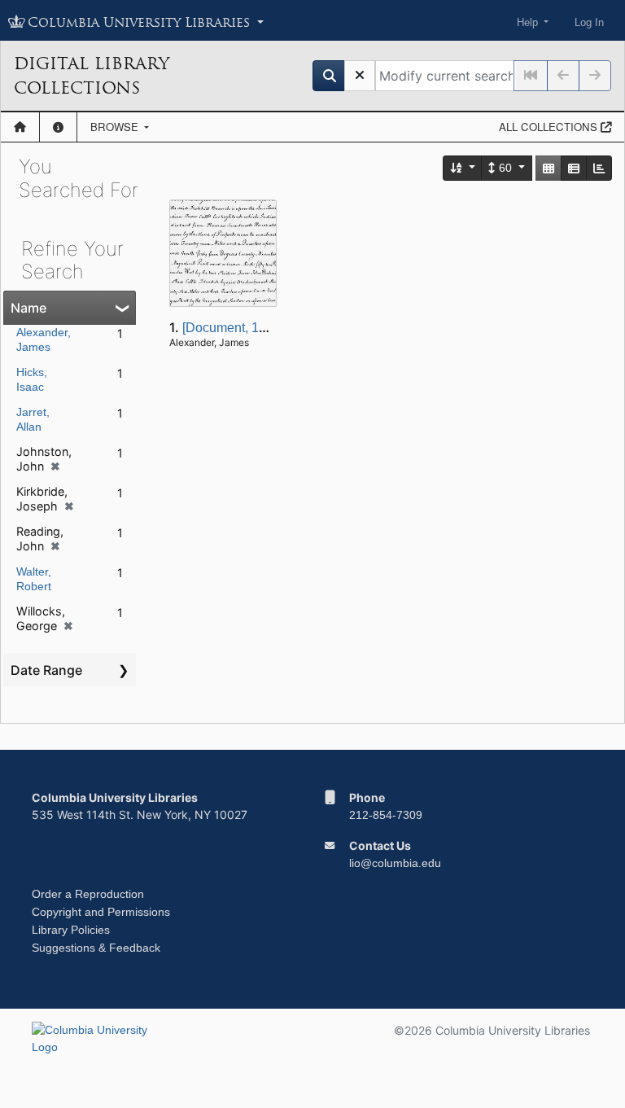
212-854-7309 (385, 814)
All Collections (550, 126)
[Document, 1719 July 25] (255, 328)
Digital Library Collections (91, 76)
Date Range (46, 670)
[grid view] (548, 168)
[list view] (574, 168)
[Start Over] (359, 75)
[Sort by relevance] (463, 168)
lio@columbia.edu (395, 862)
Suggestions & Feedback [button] (96, 947)
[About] (58, 127)
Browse (116, 126)
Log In (589, 22)
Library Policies (71, 929)
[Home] (20, 127)
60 (505, 167)
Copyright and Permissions (101, 911)
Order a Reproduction (88, 893)
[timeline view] (599, 168)
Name (28, 308)
